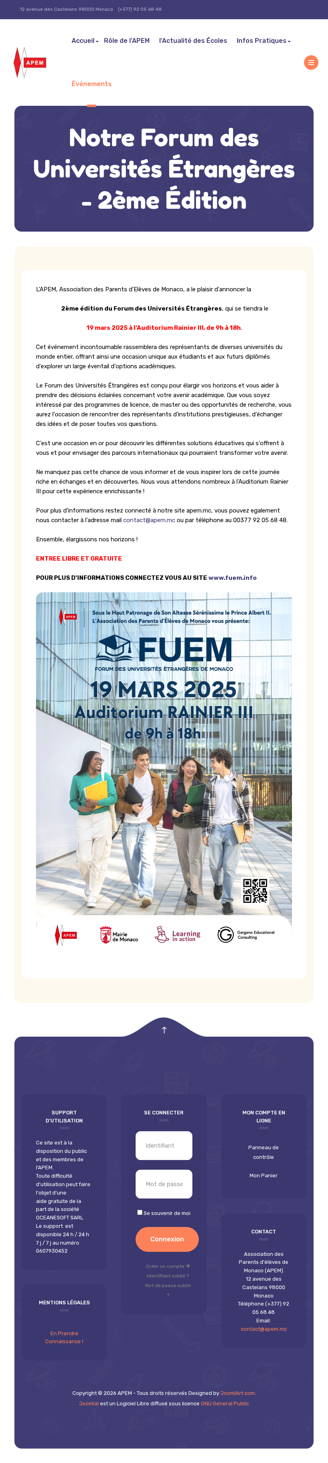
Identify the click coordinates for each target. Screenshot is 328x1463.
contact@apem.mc (149, 520)
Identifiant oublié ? (168, 1276)
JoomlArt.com (237, 1393)
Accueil (83, 40)
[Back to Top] (164, 1030)
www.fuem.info (232, 577)
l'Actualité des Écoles (193, 40)
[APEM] (38, 62)
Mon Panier (264, 1175)
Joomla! (89, 1403)
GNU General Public (225, 1403)
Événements (92, 84)
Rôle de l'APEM (127, 40)
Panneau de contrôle (263, 1152)
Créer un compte (166, 1266)
